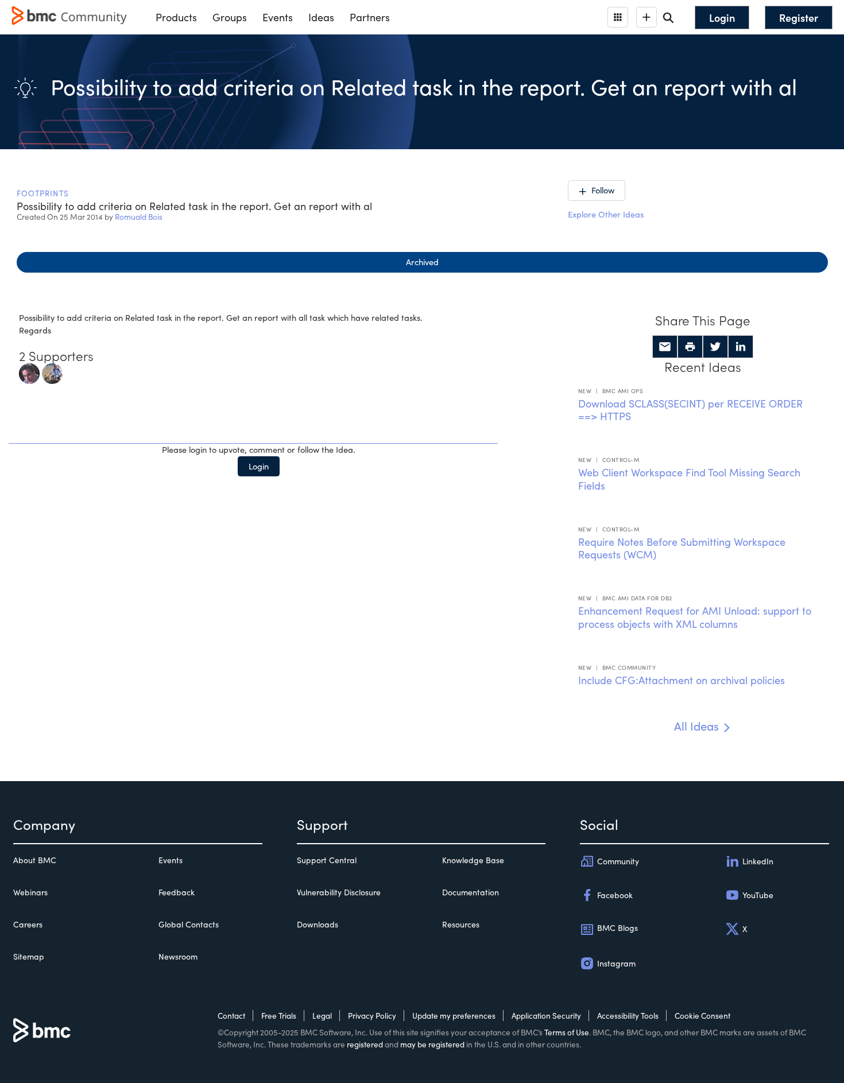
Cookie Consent (702, 1015)
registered (365, 1044)
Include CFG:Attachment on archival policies (681, 680)
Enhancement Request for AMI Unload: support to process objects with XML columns (694, 617)
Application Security (546, 1015)
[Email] (665, 347)
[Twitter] (715, 347)
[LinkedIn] (741, 347)
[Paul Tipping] (52, 372)
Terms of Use (566, 1032)
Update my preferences (453, 1015)
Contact (231, 1015)
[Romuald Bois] (29, 372)
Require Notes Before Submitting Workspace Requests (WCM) (681, 548)
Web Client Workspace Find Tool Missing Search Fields (689, 478)
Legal (322, 1015)
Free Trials (278, 1015)
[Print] (690, 347)
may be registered (432, 1044)
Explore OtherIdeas (606, 214)
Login (259, 466)
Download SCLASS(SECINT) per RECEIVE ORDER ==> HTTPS (690, 410)
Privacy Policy (372, 1015)
